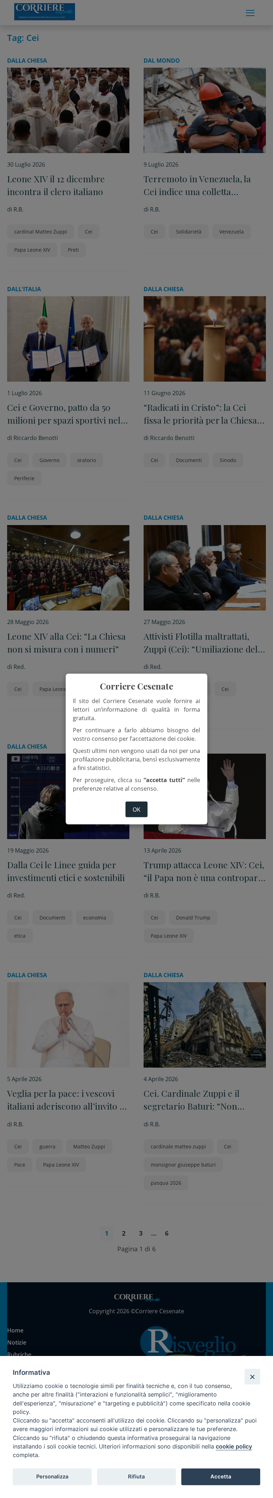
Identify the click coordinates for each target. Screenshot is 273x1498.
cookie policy (234, 1446)
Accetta (220, 1476)
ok (136, 809)
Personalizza (52, 1476)
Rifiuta (136, 1476)
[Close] (252, 1376)
